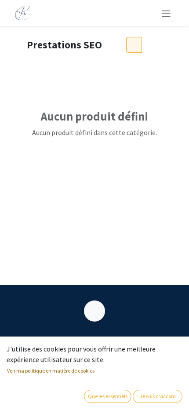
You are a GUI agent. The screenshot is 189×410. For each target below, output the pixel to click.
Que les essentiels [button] (107, 396)
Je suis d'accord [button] (158, 396)
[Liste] (150, 45)
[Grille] (134, 45)
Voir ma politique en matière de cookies (50, 370)
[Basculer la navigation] (166, 13)
